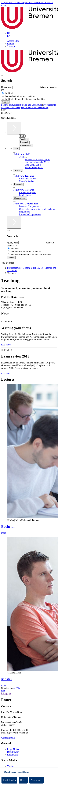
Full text (8, 93)
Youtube (11, 766)
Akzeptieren (36, 780)
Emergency (12, 754)
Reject (23, 780)
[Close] (14, 152)
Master (6, 679)
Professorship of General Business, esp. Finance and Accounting (28, 106)
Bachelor (8, 526)
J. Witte (16, 688)
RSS (3, 690)
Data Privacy (13, 752)
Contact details (8, 737)
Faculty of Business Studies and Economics (21, 104)
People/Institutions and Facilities (19, 96)
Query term (6, 87)
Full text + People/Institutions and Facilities (24, 99)
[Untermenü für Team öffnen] (25, 157)
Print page (6, 693)
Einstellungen (9, 780)
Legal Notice (13, 749)
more (3, 533)
